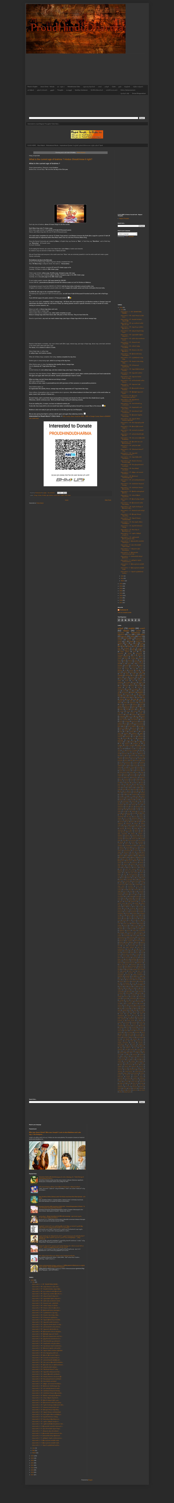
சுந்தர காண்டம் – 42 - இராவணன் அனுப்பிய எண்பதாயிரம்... (46, 1348)
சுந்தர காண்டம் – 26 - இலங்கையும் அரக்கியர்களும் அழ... (129, 476)
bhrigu (141, 772)
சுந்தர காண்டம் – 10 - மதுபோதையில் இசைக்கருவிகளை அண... (130, 537)
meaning (126, 638)
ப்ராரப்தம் (120, 1028)
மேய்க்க (143, 1045)
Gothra (121, 757)
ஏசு (142, 656)
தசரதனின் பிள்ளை (123, 943)
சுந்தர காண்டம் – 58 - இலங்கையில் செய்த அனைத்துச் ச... (131, 354)
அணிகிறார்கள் (134, 818)
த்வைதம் (133, 685)
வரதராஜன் (123, 1057)
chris (142, 774)
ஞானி (134, 651)
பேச (138, 1020)
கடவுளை (122, 711)
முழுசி (129, 1045)
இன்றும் (120, 857)
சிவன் (142, 925)
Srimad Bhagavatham (139, 93)
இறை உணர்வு (125, 859)
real (142, 801)
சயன (129, 920)
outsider (137, 796)
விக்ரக (143, 1062)
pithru (143, 797)
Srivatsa (141, 763)
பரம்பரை (130, 653)
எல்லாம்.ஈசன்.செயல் (133, 874)
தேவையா (138, 976)
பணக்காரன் (127, 993)
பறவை (132, 996)
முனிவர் (134, 1044)
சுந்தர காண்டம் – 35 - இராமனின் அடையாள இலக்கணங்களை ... (132, 442)
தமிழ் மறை (140, 947)
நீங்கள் (121, 988)
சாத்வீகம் (121, 921)
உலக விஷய (142, 867)
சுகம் (144, 926)
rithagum (124, 802)
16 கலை (137, 748)
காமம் (142, 896)
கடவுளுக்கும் (137, 884)
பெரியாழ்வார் (138, 639)
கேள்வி (126, 658)
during (120, 780)
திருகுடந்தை (135, 957)
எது (124, 872)
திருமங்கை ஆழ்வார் (128, 683)
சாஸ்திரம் (134, 717)
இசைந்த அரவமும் (141, 853)
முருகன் (128, 740)
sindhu (131, 700)
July (122, 309)
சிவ (130, 925)
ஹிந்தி (120, 1091)
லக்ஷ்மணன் (120, 741)
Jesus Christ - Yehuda (47, 86)
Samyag (121, 763)
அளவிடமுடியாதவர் (132, 840)
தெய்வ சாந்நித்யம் (132, 726)
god (138, 650)
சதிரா (130, 916)
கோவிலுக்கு (134, 913)
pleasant (121, 799)
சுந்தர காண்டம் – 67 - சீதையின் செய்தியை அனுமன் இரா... (46, 1289)
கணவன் (128, 711)
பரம (127, 994)
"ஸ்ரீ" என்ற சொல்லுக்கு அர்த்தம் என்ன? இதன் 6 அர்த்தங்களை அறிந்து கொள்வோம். (59, 1186)
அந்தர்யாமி (125, 825)
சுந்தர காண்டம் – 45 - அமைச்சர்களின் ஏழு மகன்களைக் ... (46, 1341)
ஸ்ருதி (129, 1088)
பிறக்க (132, 1008)
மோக (135, 1047)
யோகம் (141, 740)
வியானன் (136, 1068)
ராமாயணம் (121, 632)
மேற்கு (121, 1047)
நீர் (142, 685)
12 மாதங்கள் (136, 746)
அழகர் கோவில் (141, 840)
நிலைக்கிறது (140, 986)
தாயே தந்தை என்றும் (127, 954)
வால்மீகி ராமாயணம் (112, 90)
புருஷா (128, 1013)
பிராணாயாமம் (134, 666)
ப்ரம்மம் (127, 1027)
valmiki (141, 646)
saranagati (120, 675)
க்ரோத (123, 915)
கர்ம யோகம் (140, 663)
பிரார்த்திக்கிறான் (134, 1006)
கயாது (142, 889)
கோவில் (127, 665)
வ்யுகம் (142, 1079)
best (144, 770)
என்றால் (119, 680)
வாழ (126, 1062)
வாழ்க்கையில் (131, 1062)
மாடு (119, 1039)
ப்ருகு (119, 690)
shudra (127, 806)
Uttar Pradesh (131, 767)
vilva (128, 811)
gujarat (130, 784)
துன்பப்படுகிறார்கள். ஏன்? (130, 967)
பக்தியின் (120, 989)
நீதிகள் (126, 988)
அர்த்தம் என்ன (134, 656)
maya (143, 697)
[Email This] (58, 493)
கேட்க (124, 906)
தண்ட (124, 945)
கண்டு (124, 889)
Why (124, 646)
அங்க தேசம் (129, 816)
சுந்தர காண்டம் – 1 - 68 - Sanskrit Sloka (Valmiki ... (45, 1284)
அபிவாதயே (122, 828)
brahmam (125, 672)
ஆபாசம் (141, 848)
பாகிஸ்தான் (140, 996)
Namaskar (137, 760)
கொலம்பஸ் (140, 908)
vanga (141, 809)
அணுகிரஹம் (127, 819)
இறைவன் (127, 707)
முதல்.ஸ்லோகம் (121, 1044)
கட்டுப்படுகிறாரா (131, 887)
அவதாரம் (121, 678)
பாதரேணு (121, 1000)
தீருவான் (141, 964)
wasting (133, 811)
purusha (133, 801)
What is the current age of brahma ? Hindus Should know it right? (60, 159)
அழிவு (127, 842)
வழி (118, 692)
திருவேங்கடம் (139, 962)
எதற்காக (120, 872)
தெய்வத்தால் (139, 972)
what (138, 675)
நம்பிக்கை (128, 981)
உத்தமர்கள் (133, 864)
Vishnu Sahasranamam (127, 90)
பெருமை (122, 645)
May (122, 578)
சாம (135, 921)
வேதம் (140, 636)
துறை (119, 969)
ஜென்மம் (127, 942)
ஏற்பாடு (123, 877)
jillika (140, 787)
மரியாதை (125, 738)
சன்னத (125, 918)
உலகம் (121, 869)
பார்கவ (119, 733)
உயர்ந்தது (141, 865)
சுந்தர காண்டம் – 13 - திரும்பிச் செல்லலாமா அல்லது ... (45, 1416)
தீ (144, 962)
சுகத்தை (139, 926)
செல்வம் (119, 933)
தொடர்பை (121, 977)
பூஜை (128, 689)
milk (124, 794)
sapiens (141, 802)
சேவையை (131, 933)
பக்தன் (141, 988)
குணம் (121, 901)
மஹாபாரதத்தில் (140, 1037)
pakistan (141, 673)
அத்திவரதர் (128, 823)
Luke (135, 694)
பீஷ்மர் (141, 666)
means (127, 673)
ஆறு (138, 852)
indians (143, 672)
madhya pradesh (127, 792)
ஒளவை (119, 881)
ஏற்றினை (128, 877)
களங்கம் (141, 892)
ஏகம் (124, 875)
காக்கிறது (120, 894)
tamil (119, 663)
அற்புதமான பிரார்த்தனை (138, 836)
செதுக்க (134, 930)
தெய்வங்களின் (121, 972)
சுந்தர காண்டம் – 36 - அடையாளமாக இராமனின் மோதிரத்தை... (47, 1362)
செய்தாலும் (122, 932)
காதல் (138, 894)
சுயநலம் (131, 928)
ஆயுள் (127, 678)
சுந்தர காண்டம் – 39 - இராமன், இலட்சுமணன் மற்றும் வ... (46, 1355)
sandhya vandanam (123, 656)
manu (69, 495)
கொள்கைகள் (120, 909)
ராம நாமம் (134, 1052)
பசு (124, 989)
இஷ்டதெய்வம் (129, 860)
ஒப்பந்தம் (143, 877)
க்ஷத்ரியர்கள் (129, 915)
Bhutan (141, 753)
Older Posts (108, 500)
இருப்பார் (134, 857)
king (144, 789)
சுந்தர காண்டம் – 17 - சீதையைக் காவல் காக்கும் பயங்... (46, 1407)
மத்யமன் (143, 1032)
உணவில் (119, 862)
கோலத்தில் (140, 911)
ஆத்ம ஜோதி (129, 848)
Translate (131, 236)
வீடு (121, 743)
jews (136, 787)
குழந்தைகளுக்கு (126, 904)
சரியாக (139, 920)
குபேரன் (126, 901)
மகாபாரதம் (120, 655)
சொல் (120, 721)
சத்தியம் (141, 682)
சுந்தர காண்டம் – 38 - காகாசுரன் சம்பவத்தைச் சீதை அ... (46, 1357)
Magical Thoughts (124, 218)
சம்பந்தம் (141, 918)
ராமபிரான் (120, 639)
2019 (121, 598)
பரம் (126, 731)
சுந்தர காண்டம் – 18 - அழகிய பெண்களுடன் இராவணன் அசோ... (132, 507)
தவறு (130, 723)
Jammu (133, 758)
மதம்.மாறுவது (130, 1032)
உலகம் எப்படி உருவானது (130, 870)
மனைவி (124, 690)
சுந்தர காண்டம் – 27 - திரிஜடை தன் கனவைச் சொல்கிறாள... (47, 1383)
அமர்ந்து (135, 828)
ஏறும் (119, 877)
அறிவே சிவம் (128, 836)
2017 (121, 602)
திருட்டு (127, 959)
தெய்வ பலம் (140, 971)
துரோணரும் (140, 967)
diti (139, 779)
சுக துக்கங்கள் (132, 926)
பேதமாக (119, 1022)
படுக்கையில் (140, 991)
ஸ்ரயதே (141, 1083)
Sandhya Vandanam (81, 90)
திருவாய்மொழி (139, 724)
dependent (142, 777)
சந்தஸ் (137, 716)
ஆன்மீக (136, 848)
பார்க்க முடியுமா (129, 1001)
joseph (123, 789)
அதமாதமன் (121, 821)
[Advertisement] (87, 68)
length (139, 791)
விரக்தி (141, 1068)
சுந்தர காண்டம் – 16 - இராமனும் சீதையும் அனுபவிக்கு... (46, 1409)
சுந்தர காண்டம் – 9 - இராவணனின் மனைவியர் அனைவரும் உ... (47, 1426)
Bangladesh (140, 692)
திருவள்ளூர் (140, 960)
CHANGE (133, 755)
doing (143, 779)
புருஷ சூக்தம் (142, 1011)
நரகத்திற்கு (140, 981)
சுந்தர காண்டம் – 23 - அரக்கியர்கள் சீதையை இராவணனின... (47, 1393)
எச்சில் (127, 709)
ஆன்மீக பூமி (127, 706)
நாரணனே (138, 984)
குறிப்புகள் (130, 903)
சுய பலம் (126, 928)
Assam (131, 753)
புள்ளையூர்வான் (121, 1015)
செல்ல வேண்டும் (134, 719)
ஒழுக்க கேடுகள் (135, 881)
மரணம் (130, 690)
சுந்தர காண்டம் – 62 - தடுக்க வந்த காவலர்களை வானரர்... (46, 1300)
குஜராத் (136, 899)
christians (125, 775)
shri (126, 700)
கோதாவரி (120, 911)
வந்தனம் (129, 639)
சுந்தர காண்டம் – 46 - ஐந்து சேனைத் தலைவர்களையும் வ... (130, 400)
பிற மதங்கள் (126, 1008)
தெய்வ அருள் (132, 971)
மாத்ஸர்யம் (135, 1039)
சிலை (143, 717)
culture (141, 775)
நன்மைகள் (137, 979)
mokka (128, 794)
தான (142, 952)
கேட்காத (130, 906)
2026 (121, 307)
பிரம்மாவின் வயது (139, 1005)
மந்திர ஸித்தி (122, 1034)
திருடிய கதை (120, 959)
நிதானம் (121, 986)
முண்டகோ (140, 1042)
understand (127, 675)
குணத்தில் (142, 899)
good (137, 782)
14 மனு (132, 748)
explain (121, 697)
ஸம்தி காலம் (142, 1081)
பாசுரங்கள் (125, 998)
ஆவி (128, 853)
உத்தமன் (119, 864)
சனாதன (143, 716)
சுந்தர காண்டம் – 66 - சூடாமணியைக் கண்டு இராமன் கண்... (47, 1291)
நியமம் (134, 986)
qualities (141, 699)
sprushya (138, 806)
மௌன (141, 1047)
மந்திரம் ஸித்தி (130, 1034)
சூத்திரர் (143, 928)
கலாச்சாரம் (140, 891)
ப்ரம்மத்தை (121, 1027)
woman (125, 702)
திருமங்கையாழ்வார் (122, 724)
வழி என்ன (126, 1061)
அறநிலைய (127, 835)
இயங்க (125, 857)
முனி (128, 1044)
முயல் (125, 1045)
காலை (142, 898)
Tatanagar (135, 765)
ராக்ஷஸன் (131, 1051)
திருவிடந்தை (120, 962)
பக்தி (133, 648)
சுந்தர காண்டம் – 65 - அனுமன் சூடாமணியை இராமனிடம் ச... (47, 1293)
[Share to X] (62, 493)
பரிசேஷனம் (126, 996)
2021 (121, 593)
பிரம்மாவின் (131, 1005)
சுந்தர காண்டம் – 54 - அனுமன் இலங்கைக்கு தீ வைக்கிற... (46, 1319)
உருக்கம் (119, 867)
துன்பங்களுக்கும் (133, 966)
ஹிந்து (141, 645)
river (129, 802)
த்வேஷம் (141, 977)
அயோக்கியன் (121, 830)
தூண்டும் (124, 971)
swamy (141, 808)
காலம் (133, 680)
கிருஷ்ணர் (127, 86)
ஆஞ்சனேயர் (122, 848)
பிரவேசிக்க (120, 1006)
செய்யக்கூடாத (130, 932)
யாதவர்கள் (132, 1049)
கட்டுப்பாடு (140, 887)
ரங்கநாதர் (120, 670)
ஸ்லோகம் (120, 650)
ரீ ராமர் (124, 1054)
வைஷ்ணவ (135, 1078)
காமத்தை (137, 896)
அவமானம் (120, 843)
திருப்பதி (120, 666)
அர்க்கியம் (130, 831)
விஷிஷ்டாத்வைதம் (139, 1071)
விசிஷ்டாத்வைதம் (128, 1064)
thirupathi (131, 809)
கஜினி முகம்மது (128, 882)
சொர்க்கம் (134, 935)
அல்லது (124, 840)
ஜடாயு (137, 938)
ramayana (120, 700)
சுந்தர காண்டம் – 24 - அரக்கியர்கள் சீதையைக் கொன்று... (46, 1390)
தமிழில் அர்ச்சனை (130, 947)
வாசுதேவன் (133, 1061)
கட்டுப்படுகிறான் (121, 887)
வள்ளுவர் (141, 690)
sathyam (133, 804)
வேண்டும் (131, 670)
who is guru (140, 811)
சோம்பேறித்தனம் (130, 938)
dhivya (131, 779)
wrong (119, 813)
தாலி (142, 954)
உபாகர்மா (135, 865)
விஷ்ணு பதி (125, 1073)
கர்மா (125, 712)
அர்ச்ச (141, 831)
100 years (124, 746)
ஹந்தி (124, 1090)
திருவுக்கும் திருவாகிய (130, 962)
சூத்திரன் (140, 658)
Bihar (123, 755)
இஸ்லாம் (136, 860)
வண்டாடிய (141, 1056)
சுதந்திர (121, 928)
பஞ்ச (135, 991)
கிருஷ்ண (140, 680)
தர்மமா (131, 950)
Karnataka (120, 760)
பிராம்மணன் (139, 653)
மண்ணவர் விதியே (139, 1030)
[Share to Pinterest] (66, 493)
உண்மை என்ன (127, 862)
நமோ (128, 728)
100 (119, 746)
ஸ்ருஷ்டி (119, 1090)
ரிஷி (132, 638)
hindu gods (120, 785)
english (62, 495)
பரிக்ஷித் (119, 687)
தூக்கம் (143, 683)
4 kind (123, 750)
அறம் (138, 677)
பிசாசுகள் (141, 1003)
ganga (127, 782)
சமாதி (130, 918)
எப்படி (119, 648)
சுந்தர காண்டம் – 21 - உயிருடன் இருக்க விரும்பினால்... (45, 1397)
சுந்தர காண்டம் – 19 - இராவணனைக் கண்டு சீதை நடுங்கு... (47, 1402)
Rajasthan (142, 762)
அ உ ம (134, 814)
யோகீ (143, 1049)
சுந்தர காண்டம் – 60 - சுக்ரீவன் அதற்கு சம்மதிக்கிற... (45, 1305)
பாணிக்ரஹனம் (142, 998)
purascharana (126, 801)
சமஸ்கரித (121, 717)
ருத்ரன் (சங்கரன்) (42, 90)
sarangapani (121, 804)
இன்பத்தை (142, 855)
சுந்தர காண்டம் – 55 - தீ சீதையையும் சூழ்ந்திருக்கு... (45, 1317)
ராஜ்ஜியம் (128, 1052)
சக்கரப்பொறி (136, 915)
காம (126, 896)
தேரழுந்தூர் (127, 976)
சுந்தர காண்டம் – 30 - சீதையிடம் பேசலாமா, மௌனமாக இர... (47, 1376)
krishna (130, 646)
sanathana (134, 802)
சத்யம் (134, 916)
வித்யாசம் (141, 1066)
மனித (134, 736)
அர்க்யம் (136, 831)
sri (142, 806)
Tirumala (141, 765)
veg (142, 700)
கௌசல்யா (130, 716)
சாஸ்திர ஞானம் (126, 923)
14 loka (39, 495)
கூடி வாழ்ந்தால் (136, 904)
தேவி (133, 976)
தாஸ (119, 955)
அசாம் (135, 816)
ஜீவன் (143, 940)
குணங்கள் (132, 712)
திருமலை (130, 660)
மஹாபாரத (124, 636)
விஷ (138, 1069)
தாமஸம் (119, 954)
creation (143, 695)
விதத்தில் (120, 1066)
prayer (136, 799)
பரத (144, 993)
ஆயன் (142, 850)
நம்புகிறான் (134, 981)
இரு (130, 857)
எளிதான (133, 709)
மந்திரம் (141, 660)
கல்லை (136, 892)
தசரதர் (131, 943)
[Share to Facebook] (64, 493)
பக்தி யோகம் (142, 729)
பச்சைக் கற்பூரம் (140, 989)
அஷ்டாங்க (140, 843)
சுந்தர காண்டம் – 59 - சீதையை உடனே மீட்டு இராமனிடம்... (46, 1308)
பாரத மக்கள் (140, 1000)
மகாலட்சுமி (120, 1030)
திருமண (119, 960)
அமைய (141, 828)
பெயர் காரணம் (140, 1017)
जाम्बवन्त (143, 813)
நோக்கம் (132, 988)
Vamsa (138, 767)
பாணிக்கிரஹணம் (133, 998)
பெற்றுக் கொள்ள (131, 1020)
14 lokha (44, 495)
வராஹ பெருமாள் (121, 1059)
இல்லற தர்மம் (133, 859)
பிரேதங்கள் (142, 1006)
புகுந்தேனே (124, 1010)
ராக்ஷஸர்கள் (137, 1051)
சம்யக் (119, 920)
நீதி (144, 728)
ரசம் (120, 1051)
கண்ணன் (135, 711)
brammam (131, 695)
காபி (142, 894)
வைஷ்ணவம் (121, 1079)
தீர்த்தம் (126, 966)
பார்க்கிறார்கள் (138, 1001)
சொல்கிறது (126, 721)
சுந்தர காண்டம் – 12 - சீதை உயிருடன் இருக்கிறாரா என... (130, 530)
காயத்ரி (126, 680)
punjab (134, 699)
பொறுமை (127, 668)
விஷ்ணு (119, 1073)
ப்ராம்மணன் (140, 1027)
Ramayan (136, 661)
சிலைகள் (125, 925)
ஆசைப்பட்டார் (135, 847)
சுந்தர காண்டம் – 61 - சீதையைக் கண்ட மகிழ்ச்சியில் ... (45, 1303)
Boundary (120, 694)
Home (66, 500)
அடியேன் (119, 818)
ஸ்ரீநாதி (141, 1086)
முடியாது (133, 1042)
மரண (119, 738)
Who (119, 646)
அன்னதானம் (133, 825)
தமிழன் (107, 86)
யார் (126, 641)
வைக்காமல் (120, 1078)
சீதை (132, 643)
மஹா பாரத (132, 738)
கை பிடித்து (140, 906)
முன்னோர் (141, 1044)
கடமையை (136, 882)
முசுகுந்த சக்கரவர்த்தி (123, 1042)
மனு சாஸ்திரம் (130, 1035)
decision (128, 777)
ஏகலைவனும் (129, 875)
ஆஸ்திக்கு (133, 853)
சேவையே (125, 933)
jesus (133, 697)
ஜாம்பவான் (121, 940)
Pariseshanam (127, 762)
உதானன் (141, 862)
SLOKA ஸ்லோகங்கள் (97, 90)
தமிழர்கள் (120, 723)
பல (135, 996)
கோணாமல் (141, 909)
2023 (121, 588)
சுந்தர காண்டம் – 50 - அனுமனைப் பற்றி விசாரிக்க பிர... (45, 1329)
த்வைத (119, 979)
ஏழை (133, 877)
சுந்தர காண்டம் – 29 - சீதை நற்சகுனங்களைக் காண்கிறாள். (47, 1379)
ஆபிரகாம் (120, 850)
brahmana (126, 774)
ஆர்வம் (133, 852)
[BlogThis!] (60, 493)
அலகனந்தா (120, 838)
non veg (131, 796)
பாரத (142, 731)
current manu (56, 495)
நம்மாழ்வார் (126, 648)
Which (133, 768)
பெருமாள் (142, 643)
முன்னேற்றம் (120, 740)
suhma (131, 808)
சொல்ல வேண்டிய (141, 937)
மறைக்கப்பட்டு (126, 1037)
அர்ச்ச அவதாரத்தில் (122, 833)
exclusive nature (139, 780)
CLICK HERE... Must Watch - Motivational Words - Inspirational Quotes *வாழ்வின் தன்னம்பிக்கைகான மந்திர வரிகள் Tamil (65, 145)
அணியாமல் (120, 819)
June (122, 576)
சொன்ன (137, 933)
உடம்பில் (141, 860)
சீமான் (126, 926)
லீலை (119, 1056)
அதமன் (143, 819)
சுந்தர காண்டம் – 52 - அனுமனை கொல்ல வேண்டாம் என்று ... (131, 377)
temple (125, 809)
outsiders (143, 796)
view (124, 811)
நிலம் (140, 728)
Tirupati (119, 767)
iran (128, 787)
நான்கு (119, 984)
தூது (124, 726)
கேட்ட (135, 906)
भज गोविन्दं (122, 814)
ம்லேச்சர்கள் (120, 1049)
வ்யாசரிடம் (136, 1079)
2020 (121, 595)
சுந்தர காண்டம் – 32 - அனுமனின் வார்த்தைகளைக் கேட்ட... (129, 453)
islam (132, 787)
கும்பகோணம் (133, 901)
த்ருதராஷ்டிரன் (135, 977)
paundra (128, 797)
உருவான (129, 867)
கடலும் (141, 882)
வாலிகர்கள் (120, 1062)
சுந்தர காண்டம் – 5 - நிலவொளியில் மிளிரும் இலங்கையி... (46, 1435)
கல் (131, 892)
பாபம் (132, 687)
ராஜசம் (143, 1051)
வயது (126, 741)
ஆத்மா (141, 704)
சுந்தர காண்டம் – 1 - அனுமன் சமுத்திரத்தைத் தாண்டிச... (46, 1445)
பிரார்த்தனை (134, 733)
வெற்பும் (135, 1074)
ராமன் (135, 690)
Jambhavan (127, 758)
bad (133, 770)
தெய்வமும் (128, 974)
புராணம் (126, 1011)
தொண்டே (128, 977)
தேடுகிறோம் (120, 976)
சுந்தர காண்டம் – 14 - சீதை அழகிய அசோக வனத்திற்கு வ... (47, 1414)
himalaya (141, 784)
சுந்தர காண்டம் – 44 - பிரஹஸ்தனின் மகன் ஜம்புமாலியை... (46, 1343)
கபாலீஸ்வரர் (136, 889)
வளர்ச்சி (119, 1061)
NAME (131, 760)
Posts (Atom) (40, 503)
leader (134, 791)
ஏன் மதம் (141, 875)
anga (143, 768)
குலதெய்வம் (120, 714)
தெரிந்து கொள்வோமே (138, 974)
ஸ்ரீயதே (124, 1088)
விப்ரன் (138, 741)
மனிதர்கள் (140, 736)
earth (132, 780)
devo (120, 779)
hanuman (127, 697)
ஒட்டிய (138, 877)
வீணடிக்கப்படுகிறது (134, 1073)
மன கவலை (138, 1034)
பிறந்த (137, 1008)
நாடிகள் (133, 983)
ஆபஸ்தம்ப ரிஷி (124, 93)
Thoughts (60, 90)
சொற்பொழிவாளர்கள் (122, 937)
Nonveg (143, 760)
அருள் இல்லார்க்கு (122, 831)
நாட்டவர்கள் (140, 983)
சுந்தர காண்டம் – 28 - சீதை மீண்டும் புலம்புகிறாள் (44, 1381)
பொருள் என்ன (142, 1022)
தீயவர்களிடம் (134, 964)
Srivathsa (135, 763)
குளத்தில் (136, 903)
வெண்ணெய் (127, 1074)
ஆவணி (123, 853)
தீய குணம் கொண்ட (124, 964)
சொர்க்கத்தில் (127, 935)
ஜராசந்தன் (142, 938)
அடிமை (125, 677)
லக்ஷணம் (141, 1054)
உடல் (138, 707)
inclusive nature (136, 785)
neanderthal (142, 794)
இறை (119, 859)
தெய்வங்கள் (130, 972)
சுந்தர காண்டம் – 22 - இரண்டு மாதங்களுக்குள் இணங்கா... (47, 1395)
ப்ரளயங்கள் (133, 1027)
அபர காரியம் (136, 826)
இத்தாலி (132, 855)
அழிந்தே (121, 842)
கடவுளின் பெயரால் (122, 884)
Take (130, 765)
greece (119, 784)
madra (138, 697)
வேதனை (128, 1076)
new (120, 796)
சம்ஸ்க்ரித (124, 920)
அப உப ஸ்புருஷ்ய (121, 826)
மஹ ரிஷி (133, 1037)
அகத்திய (141, 814)
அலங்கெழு (127, 838)
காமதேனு (131, 896)
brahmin (132, 672)
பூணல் (141, 1015)
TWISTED (120, 765)
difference (140, 655)
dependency (135, 777)
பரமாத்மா (140, 648)
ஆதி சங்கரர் (127, 704)
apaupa (121, 770)
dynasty (126, 780)
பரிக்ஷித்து (120, 996)
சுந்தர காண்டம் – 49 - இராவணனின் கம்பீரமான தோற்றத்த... (47, 1331)
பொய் (141, 734)
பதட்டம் (133, 993)
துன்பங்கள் (141, 966)
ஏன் (136, 634)
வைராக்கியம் (127, 1078)
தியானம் (120, 683)
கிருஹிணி (130, 899)
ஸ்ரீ (126, 1084)
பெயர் (141, 689)
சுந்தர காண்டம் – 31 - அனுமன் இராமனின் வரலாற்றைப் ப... (46, 1374)
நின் (125, 986)
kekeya (134, 789)
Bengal (136, 753)
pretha (141, 799)
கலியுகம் (127, 892)
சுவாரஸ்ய (137, 928)
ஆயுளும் (119, 852)
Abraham (134, 751)
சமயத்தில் (133, 658)
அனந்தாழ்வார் (132, 702)
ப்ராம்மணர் (120, 736)
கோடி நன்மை (134, 909)
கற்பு (135, 891)
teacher (119, 809)
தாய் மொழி (136, 954)
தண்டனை (140, 945)
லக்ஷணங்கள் (135, 1054)
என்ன (129, 634)
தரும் (135, 949)
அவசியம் (133, 842)
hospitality (127, 785)
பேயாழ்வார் (135, 734)
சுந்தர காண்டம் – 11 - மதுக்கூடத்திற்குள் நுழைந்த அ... (45, 1421)
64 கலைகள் (127, 751)
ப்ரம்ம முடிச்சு (135, 1025)
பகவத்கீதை (133, 729)
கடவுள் (143, 650)
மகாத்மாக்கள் (135, 1028)
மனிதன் (119, 661)
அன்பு (123, 663)
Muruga (126, 760)
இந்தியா (141, 706)
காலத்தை (137, 898)
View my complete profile (124, 612)
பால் (123, 1003)
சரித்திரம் (141, 665)
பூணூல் (52, 90)
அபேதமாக (129, 828)
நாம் (133, 984)
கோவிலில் (128, 913)
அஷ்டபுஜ (133, 843)
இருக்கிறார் (120, 707)
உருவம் (124, 867)
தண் (119, 945)
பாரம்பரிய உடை (121, 1001)
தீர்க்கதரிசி (120, 966)
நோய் (137, 988)
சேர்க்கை (143, 719)
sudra (126, 808)
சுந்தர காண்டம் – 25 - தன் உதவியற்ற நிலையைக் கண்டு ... (46, 1388)
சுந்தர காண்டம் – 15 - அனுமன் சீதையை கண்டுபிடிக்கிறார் (46, 1412)
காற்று (124, 898)
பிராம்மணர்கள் (121, 689)
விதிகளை (126, 1066)
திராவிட (119, 957)
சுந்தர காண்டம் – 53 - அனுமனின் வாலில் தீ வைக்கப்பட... (46, 1322)
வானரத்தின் (140, 1061)
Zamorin (138, 768)
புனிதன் (134, 1010)
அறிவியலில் (134, 835)
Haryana (127, 757)
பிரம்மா (125, 1005)
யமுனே (126, 1049)
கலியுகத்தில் (120, 892)
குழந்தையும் (142, 714)
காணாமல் (133, 894)
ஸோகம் (128, 1083)
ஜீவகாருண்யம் (137, 940)
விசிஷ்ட (121, 1064)
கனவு (119, 712)
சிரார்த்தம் (141, 923)
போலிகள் (134, 1023)
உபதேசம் (121, 709)
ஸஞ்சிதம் (120, 1081)
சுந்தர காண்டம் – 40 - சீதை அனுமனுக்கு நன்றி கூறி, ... (45, 1353)
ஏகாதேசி (136, 875)
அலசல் (143, 677)
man (120, 794)
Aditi (119, 753)
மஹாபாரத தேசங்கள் (89, 86)
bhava (136, 772)
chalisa (137, 774)
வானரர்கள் (132, 741)
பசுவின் (128, 989)
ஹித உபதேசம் (142, 1090)
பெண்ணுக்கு (121, 734)
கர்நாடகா (125, 891)
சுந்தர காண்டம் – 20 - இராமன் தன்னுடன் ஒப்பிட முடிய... (46, 1400)
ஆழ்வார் (129, 663)
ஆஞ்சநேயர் (142, 847)
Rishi (133, 650)
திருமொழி (131, 724)
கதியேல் (130, 889)
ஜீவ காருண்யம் (129, 940)
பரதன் (121, 731)
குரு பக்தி (141, 901)
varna (134, 675)
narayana (122, 699)
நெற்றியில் (126, 729)
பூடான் (135, 1015)
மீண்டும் (132, 1040)
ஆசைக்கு (128, 847)
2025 (121, 583)
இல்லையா (141, 859)
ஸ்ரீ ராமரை (127, 1086)
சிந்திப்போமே (134, 923)
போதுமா (127, 1023)
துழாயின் (128, 969)
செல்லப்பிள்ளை (140, 932)
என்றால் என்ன (139, 641)
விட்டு (142, 1064)
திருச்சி (141, 957)
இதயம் (126, 855)
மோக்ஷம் (141, 668)
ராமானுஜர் (69, 90)
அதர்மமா (132, 821)
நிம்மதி (129, 986)
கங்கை (143, 709)
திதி (137, 955)
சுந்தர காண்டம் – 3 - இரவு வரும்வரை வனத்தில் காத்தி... (46, 1440)
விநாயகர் (120, 1068)
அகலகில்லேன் (121, 816)
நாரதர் (138, 685)
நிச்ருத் (143, 984)
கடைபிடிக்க (130, 886)
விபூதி (130, 1068)
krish (130, 791)
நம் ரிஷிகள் (31, 90)
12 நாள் (130, 746)
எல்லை (141, 874)
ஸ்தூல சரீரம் (135, 1083)
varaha (119, 811)
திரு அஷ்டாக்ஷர (126, 957)
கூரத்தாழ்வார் (123, 716)
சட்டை (125, 916)
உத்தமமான (126, 864)
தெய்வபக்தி (122, 728)
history (137, 672)
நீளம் (121, 729)
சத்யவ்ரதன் (140, 916)
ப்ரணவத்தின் (120, 1025)
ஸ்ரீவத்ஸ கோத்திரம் (130, 745)
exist (119, 782)
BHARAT (133, 692)
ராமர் (125, 661)
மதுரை (128, 645)
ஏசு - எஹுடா (61, 86)
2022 (121, 591)
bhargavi (131, 772)
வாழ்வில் (138, 1062)
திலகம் (119, 726)
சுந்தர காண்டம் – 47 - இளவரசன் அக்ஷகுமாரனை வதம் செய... (129, 396)
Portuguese (135, 762)
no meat (125, 796)
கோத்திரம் (120, 665)
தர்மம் (140, 651)
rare (138, 801)
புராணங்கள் (120, 1011)
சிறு (139, 717)
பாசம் (137, 731)
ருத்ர (129, 1054)
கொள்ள (127, 909)
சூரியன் (128, 930)
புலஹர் (141, 1013)
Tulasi (124, 767)
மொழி (133, 668)
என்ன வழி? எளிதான (133, 872)
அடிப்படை (141, 816)
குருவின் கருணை (121, 903)
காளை (119, 899)
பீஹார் (119, 1010)
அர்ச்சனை (140, 833)
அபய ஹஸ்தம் (129, 826)
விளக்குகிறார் (132, 1069)
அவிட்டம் (127, 843)
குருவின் (140, 712)
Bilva (128, 755)
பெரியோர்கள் (132, 1018)
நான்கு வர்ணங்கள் (126, 984)
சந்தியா (142, 634)
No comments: (51, 492)
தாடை (137, 952)
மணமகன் (132, 1030)
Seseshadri (128, 763)
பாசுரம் (100, 86)
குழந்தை (127, 714)
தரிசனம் (129, 949)
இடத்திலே (121, 855)
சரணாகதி (133, 665)
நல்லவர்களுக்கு (125, 983)
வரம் (134, 1057)
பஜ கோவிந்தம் (121, 991)
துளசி (123, 969)
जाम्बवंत (138, 813)
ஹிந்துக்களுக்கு (127, 1091)
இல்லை (133, 707)
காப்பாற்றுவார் (121, 896)
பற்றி (126, 687)
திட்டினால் (131, 955)
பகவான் (120, 641)
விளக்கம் (128, 655)
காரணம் (120, 658)
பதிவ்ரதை (139, 993)
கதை (141, 711)
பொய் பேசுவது (126, 1022)
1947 (119, 750)
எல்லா (125, 874)
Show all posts (81, 152)
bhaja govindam (123, 772)
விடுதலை (137, 1064)
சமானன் (135, 918)
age (48, 495)
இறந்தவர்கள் (140, 857)
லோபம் (127, 1056)
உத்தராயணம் (140, 864)
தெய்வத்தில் (120, 974)
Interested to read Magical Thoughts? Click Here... (43, 124)
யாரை (134, 740)
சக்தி (142, 915)
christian (120, 775)
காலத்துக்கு (130, 898)
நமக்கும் (143, 979)
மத (124, 1032)
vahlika (137, 700)
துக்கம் (137, 683)
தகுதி (137, 942)
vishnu (119, 702)
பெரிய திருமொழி (122, 1018)
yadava (128, 813)
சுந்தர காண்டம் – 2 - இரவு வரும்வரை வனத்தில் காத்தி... (46, 1443)
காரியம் (119, 898)
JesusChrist (128, 694)
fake (123, 782)
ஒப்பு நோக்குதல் (129, 879)
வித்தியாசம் (133, 1066)
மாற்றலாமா (120, 1040)
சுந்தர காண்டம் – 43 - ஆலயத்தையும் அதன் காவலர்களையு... (47, 1345)
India (137, 670)
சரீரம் (144, 920)
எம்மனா (119, 874)
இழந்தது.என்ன (121, 860)
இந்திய (137, 855)
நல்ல (119, 983)
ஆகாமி (137, 845)
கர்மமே (130, 891)
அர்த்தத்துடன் (141, 702)
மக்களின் (126, 1030)
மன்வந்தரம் (137, 1035)
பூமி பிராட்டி (128, 1017)
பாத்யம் (127, 1000)
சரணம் (134, 920)
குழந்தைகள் (134, 714)
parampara (121, 797)
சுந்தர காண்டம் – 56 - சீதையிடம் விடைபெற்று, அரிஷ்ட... (46, 1315)
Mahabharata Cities (74, 86)
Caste (114, 86)
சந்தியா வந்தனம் (138, 86)
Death (143, 755)
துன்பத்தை (120, 967)
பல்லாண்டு (131, 731)
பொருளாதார (134, 1022)
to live (136, 809)
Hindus (132, 636)
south (132, 806)
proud (119, 801)
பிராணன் (126, 1006)
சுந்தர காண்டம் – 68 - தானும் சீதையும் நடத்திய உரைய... (46, 1286)
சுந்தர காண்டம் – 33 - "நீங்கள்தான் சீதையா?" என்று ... (45, 1369)
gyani (135, 784)
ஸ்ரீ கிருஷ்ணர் (125, 692)
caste (137, 695)
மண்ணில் (120, 1032)
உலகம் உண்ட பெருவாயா (130, 869)
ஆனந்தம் (120, 706)
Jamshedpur (140, 758)
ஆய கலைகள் (136, 850)
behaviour (138, 770)
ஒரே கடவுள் (140, 879)
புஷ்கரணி (129, 1015)
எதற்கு (141, 678)
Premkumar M (124, 610)
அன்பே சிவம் (140, 825)
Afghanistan (124, 753)
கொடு (125, 908)
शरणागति (128, 814)
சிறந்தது (119, 925)
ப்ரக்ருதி (141, 1023)
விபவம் (125, 1068)
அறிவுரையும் (120, 836)
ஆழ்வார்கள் (134, 706)
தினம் (142, 955)
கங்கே (121, 882)
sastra (127, 804)
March (123, 580)
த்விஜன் (126, 685)
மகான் (141, 1028)
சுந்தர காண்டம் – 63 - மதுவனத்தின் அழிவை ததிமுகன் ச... (46, 1298)
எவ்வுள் (119, 875)
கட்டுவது (120, 889)
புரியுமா (135, 1011)
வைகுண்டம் (127, 743)
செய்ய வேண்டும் (124, 719)
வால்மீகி (138, 631)
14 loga (35, 495)
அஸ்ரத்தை (120, 845)
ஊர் (142, 870)
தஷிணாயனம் (125, 952)
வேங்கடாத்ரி (120, 1076)
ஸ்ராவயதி (120, 1084)
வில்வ (126, 1069)
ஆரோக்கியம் (126, 852)
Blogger (90, 1480)
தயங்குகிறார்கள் (121, 949)
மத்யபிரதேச (136, 1032)
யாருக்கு (138, 1049)
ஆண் (121, 704)
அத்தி (142, 821)
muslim (134, 673)
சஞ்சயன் (119, 916)
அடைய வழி (126, 818)
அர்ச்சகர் (133, 833)
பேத (142, 1020)
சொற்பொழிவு (132, 937)
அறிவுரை (141, 835)
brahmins (132, 774)
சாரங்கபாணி (140, 921)
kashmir (129, 789)
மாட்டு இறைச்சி (126, 1039)
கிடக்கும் (124, 899)
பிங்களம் (135, 1003)
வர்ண (133, 1059)
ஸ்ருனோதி (141, 1088)
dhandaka (126, 779)
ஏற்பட (138, 709)
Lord (142, 670)
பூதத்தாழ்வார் (121, 1017)
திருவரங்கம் (133, 960)
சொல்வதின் (122, 938)
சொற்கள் (141, 935)
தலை (125, 723)
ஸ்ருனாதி (135, 1088)
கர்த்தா (119, 891)
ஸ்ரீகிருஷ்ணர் (135, 1086)
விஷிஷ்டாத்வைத (128, 1071)
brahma (51, 495)
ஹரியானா (135, 1090)
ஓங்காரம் (143, 881)
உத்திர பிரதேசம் (121, 865)
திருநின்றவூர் (133, 959)
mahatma (143, 792)
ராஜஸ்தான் (121, 1052)
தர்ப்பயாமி (141, 949)
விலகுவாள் (120, 1069)
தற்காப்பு (137, 950)
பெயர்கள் (128, 734)
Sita (134, 655)
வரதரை (129, 1057)
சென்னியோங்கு (141, 930)
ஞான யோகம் (135, 721)
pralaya (131, 799)
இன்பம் (132, 678)
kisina (120, 791)
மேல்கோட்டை (128, 1047)
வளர (142, 1059)
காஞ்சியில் (126, 894)
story (135, 646)
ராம (125, 670)
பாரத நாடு (133, 1000)
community (131, 775)
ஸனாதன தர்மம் (134, 1081)
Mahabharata (135, 632)
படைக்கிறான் (120, 993)
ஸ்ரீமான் (119, 1088)
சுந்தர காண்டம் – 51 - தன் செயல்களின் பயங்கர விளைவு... (46, 1326)
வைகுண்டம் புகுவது (138, 1076)
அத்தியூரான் (120, 823)
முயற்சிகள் (120, 1045)
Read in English (32, 86)
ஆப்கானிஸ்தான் (127, 850)
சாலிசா (119, 923)
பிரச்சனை (120, 1005)
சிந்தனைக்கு (139, 638)
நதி (123, 979)
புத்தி (130, 1010)
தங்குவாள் (142, 942)
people (133, 797)
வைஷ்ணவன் (142, 1078)
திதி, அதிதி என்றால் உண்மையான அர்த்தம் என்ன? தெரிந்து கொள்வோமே (57, 1255)
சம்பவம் (128, 717)
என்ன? (141, 872)
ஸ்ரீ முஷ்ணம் (133, 1084)
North (120, 762)
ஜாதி (120, 86)
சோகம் (119, 660)
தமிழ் (136, 643)
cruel (137, 775)
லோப (123, 1056)
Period (119, 672)
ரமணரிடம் (125, 1051)
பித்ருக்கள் (126, 733)
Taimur (125, 765)
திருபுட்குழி (141, 959)
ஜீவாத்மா (121, 942)
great (142, 782)
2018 (121, 600)
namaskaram (134, 794)
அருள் (142, 830)
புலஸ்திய (134, 1013)
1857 (142, 748)
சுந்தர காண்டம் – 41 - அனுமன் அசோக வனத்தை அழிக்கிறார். (130, 419)
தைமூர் (143, 976)
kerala (139, 789)
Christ (138, 755)
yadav (123, 813)
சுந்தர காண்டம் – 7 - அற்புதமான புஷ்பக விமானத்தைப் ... (46, 1431)
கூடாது (134, 682)
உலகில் (138, 870)
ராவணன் (130, 661)
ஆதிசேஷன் (135, 704)
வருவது (128, 1059)
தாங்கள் (132, 952)
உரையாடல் (136, 867)
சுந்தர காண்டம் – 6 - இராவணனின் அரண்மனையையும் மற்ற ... (129, 553)
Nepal (119, 695)
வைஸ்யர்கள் (129, 1079)
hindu (66, 495)
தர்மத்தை (126, 950)
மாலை (126, 1040)
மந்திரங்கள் (127, 736)
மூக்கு (134, 1045)
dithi (136, 779)
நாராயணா (134, 728)
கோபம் (126, 643)
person (128, 699)
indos (124, 787)
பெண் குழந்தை (134, 689)
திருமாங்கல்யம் (126, 960)
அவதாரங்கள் (140, 842)
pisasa (138, 797)
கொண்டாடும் (132, 908)
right (119, 802)
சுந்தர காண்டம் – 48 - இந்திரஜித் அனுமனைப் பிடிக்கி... (45, 1334)
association (127, 770)
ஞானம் (141, 721)
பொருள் (119, 668)
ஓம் (134, 663)
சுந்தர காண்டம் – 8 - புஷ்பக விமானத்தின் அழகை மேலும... (46, 1428)
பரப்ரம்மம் (121, 994)
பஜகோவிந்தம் (129, 991)
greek (124, 784)
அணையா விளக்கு (136, 819)
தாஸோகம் (124, 955)
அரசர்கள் (136, 830)
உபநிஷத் (128, 865)
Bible (119, 755)
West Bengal (127, 768)
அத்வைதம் (132, 677)
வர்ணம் (137, 1059)
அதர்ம (127, 821)
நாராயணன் (120, 653)
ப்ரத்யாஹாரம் (128, 1025)
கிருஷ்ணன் (120, 682)
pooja (126, 799)
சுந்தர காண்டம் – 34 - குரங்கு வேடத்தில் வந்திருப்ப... (45, 1367)
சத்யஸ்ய (119, 918)
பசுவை (133, 989)
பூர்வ (134, 1017)
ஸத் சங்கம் (126, 1081)
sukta (136, 808)
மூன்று (138, 1045)
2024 (121, 586)
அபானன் (143, 826)
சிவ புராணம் (136, 925)
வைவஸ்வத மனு (136, 743)
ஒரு (135, 879)
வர (118, 1057)
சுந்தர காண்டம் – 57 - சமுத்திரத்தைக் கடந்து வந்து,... (45, 1312)
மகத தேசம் (126, 1028)
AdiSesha (141, 751)
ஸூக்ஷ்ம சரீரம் (122, 1083)
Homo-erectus (134, 757)
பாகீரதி (119, 998)
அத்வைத (136, 823)
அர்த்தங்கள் (120, 835)
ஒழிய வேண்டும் (126, 881)
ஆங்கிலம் (121, 847)
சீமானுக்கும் (120, 926)
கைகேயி (119, 908)
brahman (120, 774)
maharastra (135, 792)
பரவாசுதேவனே (133, 994)
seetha (139, 804)
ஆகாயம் (143, 845)
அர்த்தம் (126, 631)
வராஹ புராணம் (140, 1057)
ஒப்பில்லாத (121, 879)
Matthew (141, 694)
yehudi (133, 813)
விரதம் (143, 741)
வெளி (141, 1074)
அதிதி (137, 821)
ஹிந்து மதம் (140, 745)
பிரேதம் (120, 1008)
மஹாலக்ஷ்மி (140, 738)
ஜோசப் (132, 942)
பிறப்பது (141, 1008)
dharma (131, 641)
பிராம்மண (140, 687)
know (125, 791)
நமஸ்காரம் (121, 981)
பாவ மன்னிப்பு (129, 1003)
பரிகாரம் (141, 994)
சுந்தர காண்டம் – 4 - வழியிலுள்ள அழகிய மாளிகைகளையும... (131, 560)
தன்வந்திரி (120, 947)
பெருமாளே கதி (121, 1020)
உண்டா (143, 707)
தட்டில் (142, 943)
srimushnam (120, 808)
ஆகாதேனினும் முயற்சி (129, 845)
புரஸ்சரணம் (140, 1010)
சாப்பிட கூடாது (128, 921)
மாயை (141, 1039)
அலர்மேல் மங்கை (134, 838)
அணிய (141, 818)
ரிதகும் (139, 1052)
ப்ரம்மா (135, 660)
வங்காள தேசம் (134, 1056)
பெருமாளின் (140, 1018)
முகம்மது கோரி (139, 1040)
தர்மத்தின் (120, 950)
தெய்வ (121, 685)
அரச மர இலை (129, 830)
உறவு (137, 678)
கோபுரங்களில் (133, 911)
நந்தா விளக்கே (129, 979)
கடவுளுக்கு (130, 884)
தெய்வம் (126, 666)
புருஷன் (121, 1013)
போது (121, 1023)
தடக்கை (136, 943)
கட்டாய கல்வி (139, 886)
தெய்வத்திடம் (142, 726)
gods (133, 782)
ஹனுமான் (127, 650)
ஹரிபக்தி (129, 1090)
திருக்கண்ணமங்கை (138, 723)
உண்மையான (134, 862)
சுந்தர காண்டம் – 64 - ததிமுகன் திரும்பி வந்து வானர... (45, 1296)
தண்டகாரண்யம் (131, 945)
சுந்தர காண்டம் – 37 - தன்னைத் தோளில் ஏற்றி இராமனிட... (46, 1360)
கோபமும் (126, 911)
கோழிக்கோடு (121, 913)
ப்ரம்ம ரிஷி (142, 1025)
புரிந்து (131, 1011)
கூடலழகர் (128, 682)
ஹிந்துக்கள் (121, 634)
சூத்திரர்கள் (122, 930)
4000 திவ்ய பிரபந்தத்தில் (132, 750)
